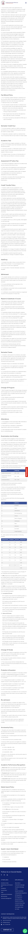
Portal (16, 889)
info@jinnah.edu (6, 922)
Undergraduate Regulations (21, 893)
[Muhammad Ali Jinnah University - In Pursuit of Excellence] (9, 3)
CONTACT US (7, 929)
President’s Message (19, 887)
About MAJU (17, 883)
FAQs (2, 892)
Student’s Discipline (19, 901)
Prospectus (3, 888)
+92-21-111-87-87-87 (7, 920)
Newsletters (26, 472)
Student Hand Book (19, 891)
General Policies (18, 899)
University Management (6, 898)
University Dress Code (20, 903)
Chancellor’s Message (19, 885)
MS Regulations (18, 895)
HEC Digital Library (19, 907)
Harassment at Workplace (6, 894)
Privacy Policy (4, 890)
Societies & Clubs (4, 883)
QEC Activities (4, 896)
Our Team (17, 909)
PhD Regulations (18, 897)
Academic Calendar (19, 905)
